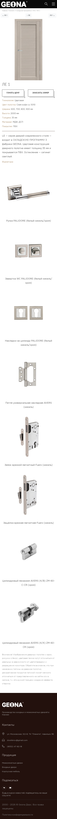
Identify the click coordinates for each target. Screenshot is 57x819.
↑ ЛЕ (28, 15)
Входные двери (9, 767)
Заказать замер (40, 93)
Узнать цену (13, 93)
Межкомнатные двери (12, 763)
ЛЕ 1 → (52, 15)
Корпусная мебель (11, 771)
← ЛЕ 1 (4, 15)
